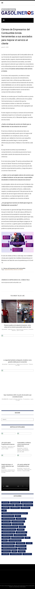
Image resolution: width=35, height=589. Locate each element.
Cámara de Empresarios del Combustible (14, 268)
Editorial (22, 526)
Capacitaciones (12, 329)
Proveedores (26, 399)
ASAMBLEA (19, 505)
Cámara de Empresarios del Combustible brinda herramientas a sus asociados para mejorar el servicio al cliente (16, 36)
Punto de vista (6, 551)
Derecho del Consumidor (8, 518)
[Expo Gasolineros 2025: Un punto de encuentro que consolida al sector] (17, 381)
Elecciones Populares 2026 (9, 529)
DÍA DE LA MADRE (6, 524)
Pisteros (29, 543)
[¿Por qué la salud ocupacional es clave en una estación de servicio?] (8, 436)
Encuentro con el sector (8, 532)
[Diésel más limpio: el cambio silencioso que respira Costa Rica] (8, 458)
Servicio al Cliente (18, 269)
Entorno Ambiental (6, 471)
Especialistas (25, 449)
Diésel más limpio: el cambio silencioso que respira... (7, 466)
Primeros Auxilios (21, 545)
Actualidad (4, 329)
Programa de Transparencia (9, 548)
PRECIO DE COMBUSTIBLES (8, 545)
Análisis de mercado (27, 502)
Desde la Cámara (13, 399)
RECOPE (14, 551)
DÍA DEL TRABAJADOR (17, 524)
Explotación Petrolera (15, 540)
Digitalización (6, 521)
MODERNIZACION (20, 543)
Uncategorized (27, 554)
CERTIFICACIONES (25, 507)
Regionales (21, 551)
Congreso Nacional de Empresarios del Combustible (15, 513)
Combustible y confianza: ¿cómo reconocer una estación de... (24, 444)
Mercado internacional (8, 543)
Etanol (27, 537)
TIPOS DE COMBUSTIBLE (16, 554)
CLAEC (4, 510)
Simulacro (5, 554)
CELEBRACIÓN (5, 399)
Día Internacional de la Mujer (10, 526)
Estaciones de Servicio (22, 329)
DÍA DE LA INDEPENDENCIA (18, 521)
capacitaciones (9, 269)
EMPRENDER (20, 529)
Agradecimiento (15, 502)
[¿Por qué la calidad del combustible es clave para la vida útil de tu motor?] (24, 458)
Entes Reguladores (21, 532)
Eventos (20, 399)
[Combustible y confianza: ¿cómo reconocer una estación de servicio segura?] (24, 436)
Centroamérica (11, 470)
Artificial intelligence (8, 505)
